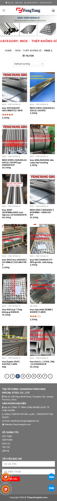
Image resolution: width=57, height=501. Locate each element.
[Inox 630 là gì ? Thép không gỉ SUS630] (14, 289)
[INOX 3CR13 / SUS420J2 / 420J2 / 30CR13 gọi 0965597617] (14, 139)
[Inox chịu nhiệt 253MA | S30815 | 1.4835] (42, 289)
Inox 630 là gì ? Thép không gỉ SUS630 (12, 310)
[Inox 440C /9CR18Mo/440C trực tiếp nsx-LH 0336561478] (14, 189)
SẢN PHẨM (7, 440)
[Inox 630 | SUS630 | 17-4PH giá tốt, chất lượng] (42, 239)
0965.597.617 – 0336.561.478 (39, 3)
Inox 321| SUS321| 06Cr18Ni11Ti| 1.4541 (12, 109)
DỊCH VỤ (6, 443)
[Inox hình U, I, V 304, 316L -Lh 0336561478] (42, 341)
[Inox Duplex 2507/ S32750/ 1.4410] (14, 341)
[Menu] (3, 10)
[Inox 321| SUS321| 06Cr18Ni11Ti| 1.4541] (14, 87)
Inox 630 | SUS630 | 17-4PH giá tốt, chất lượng (41, 261)
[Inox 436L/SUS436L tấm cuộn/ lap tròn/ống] (42, 139)
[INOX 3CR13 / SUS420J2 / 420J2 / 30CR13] (42, 87)
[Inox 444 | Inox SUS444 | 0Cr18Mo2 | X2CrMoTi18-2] (14, 239)
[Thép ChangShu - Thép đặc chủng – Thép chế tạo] (28, 10)
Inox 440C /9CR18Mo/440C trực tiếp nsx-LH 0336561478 (14, 212)
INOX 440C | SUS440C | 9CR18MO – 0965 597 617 (42, 212)
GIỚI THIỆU (7, 436)
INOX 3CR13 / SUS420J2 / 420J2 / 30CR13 (42, 109)
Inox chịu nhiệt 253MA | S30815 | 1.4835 (41, 310)
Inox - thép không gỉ (28, 50)
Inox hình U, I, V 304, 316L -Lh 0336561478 (42, 362)
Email (20, 3)
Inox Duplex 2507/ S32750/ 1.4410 (11, 362)
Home (8, 50)
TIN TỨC (6, 447)
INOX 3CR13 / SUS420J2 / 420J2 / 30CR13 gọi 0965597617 (14, 162)
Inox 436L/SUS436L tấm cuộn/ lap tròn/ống (42, 161)
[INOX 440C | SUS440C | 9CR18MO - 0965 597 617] (42, 189)
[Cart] (53, 10)
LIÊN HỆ (5, 451)
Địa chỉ (11, 3)
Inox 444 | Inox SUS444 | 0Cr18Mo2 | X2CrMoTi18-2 (14, 262)
